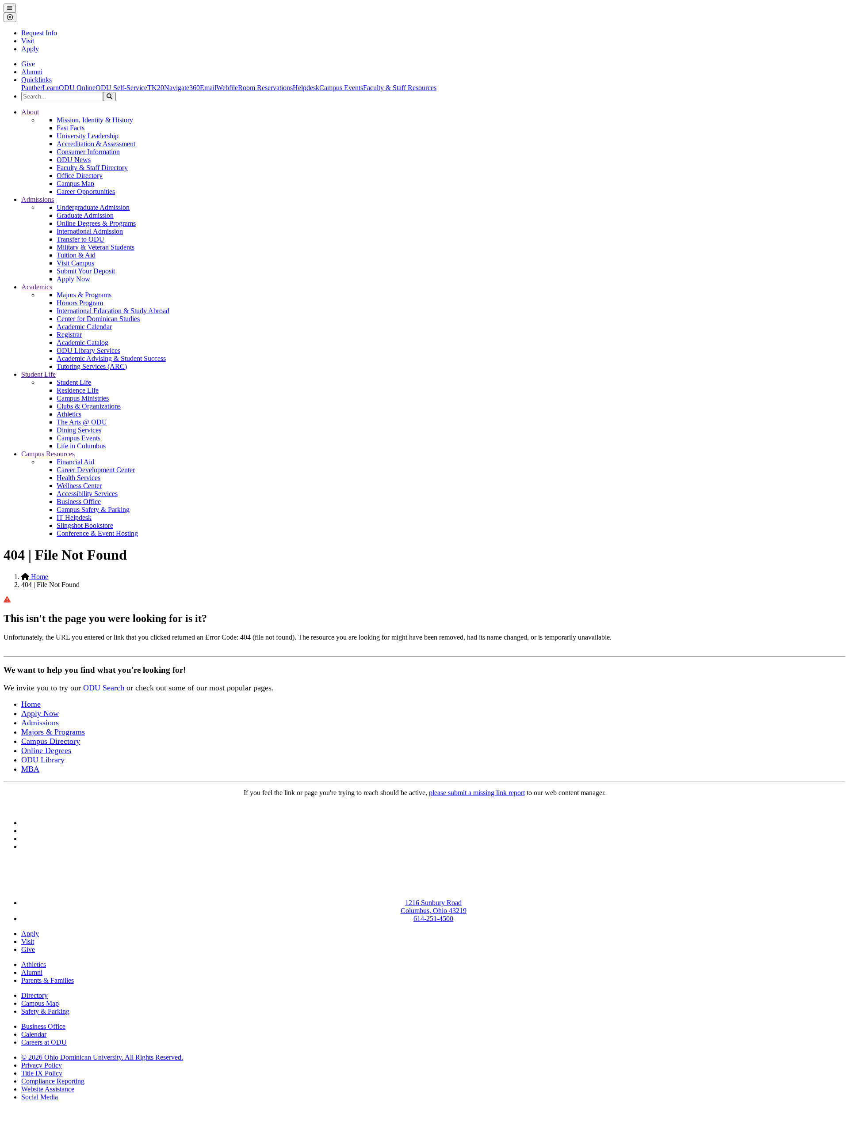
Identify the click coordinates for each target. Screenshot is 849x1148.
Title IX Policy (41, 1073)
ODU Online (77, 87)
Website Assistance (47, 1089)
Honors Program (80, 303)
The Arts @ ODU (82, 422)
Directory (34, 995)
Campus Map (75, 183)
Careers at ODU (44, 1042)
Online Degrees (46, 750)
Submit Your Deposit (86, 271)
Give (28, 64)
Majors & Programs (84, 295)
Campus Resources (48, 454)
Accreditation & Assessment (96, 144)
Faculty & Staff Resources (399, 87)
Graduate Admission (85, 215)
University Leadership (88, 136)
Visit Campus (75, 263)
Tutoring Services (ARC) (92, 366)
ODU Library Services (88, 350)
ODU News (74, 159)
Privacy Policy (41, 1065)
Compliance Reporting (52, 1081)
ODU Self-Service (121, 87)
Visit (27, 41)
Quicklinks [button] (36, 79)
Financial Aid (75, 462)
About (30, 112)
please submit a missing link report (477, 792)
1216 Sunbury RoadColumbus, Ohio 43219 (434, 906)
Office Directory (80, 175)
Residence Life (78, 390)
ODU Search (103, 687)
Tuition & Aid (76, 255)
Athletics (69, 414)
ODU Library (43, 759)
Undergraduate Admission (93, 207)
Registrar (69, 334)
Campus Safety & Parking (93, 509)
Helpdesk (306, 87)
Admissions (37, 199)
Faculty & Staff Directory (92, 167)
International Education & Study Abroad (113, 310)
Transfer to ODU (80, 239)
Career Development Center (96, 470)
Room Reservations (265, 87)
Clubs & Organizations (89, 406)
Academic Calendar (84, 326)
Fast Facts (70, 128)
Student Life (38, 374)
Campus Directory (50, 741)
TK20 (155, 87)
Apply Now (73, 279)
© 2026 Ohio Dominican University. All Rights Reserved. (102, 1057)
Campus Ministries (83, 398)
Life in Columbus (81, 446)
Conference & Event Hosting (97, 533)
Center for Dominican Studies (98, 318)
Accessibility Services (87, 493)
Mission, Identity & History (95, 120)
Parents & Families (47, 980)
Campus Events (341, 87)
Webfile (227, 87)
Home (38, 576)
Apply (30, 49)
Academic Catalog (82, 342)
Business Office (79, 501)
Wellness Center (79, 485)
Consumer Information (88, 151)
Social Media (39, 1097)
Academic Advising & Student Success (111, 358)
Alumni (31, 72)
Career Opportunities (86, 191)
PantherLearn (40, 87)
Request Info (39, 33)
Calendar (33, 1034)
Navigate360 (182, 87)
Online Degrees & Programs (96, 223)
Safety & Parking (45, 1011)
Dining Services (79, 430)
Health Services (78, 477)
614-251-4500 (433, 918)
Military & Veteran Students (95, 247)
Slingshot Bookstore (85, 525)
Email (208, 87)
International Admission (90, 231)
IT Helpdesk (74, 517)
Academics (36, 287)
